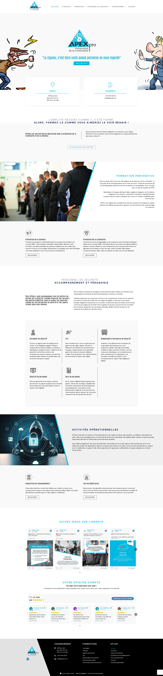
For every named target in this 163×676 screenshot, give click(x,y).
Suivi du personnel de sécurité (92, 662)
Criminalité (86, 648)
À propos (114, 651)
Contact (132, 7)
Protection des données (95, 673)
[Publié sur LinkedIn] (51, 531)
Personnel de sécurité (97, 7)
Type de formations (117, 653)
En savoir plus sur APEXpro (82, 147)
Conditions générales (117, 662)
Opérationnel (118, 7)
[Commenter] (32, 568)
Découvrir (32, 255)
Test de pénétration (117, 658)
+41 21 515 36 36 (110, 96)
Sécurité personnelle (89, 660)
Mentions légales (81, 673)
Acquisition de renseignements (120, 655)
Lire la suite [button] (32, 538)
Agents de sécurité (89, 653)
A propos (66, 7)
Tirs (84, 655)
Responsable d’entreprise (91, 658)
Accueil (55, 7)
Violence (85, 651)
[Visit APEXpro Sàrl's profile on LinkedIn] (30, 530)
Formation (79, 7)
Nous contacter (81, 63)
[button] (27, 549)
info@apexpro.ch (110, 98)
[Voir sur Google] (31, 608)
